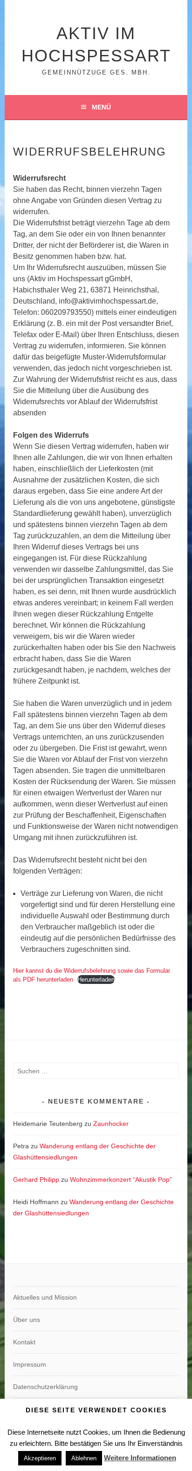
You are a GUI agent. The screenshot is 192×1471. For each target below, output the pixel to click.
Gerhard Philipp (36, 1179)
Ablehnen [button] (83, 1458)
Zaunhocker (111, 1123)
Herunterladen (96, 979)
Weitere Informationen (140, 1458)
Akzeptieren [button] (40, 1458)
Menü (101, 107)
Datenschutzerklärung (45, 1386)
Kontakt (24, 1342)
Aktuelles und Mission (45, 1297)
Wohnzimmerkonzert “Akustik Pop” (121, 1179)
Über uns (26, 1319)
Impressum (29, 1364)
